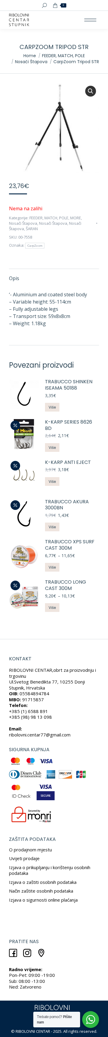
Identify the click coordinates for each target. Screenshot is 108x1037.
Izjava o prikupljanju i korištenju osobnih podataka (49, 870)
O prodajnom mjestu (30, 850)
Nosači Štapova (23, 223)
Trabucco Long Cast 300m (65, 585)
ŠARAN (32, 228)
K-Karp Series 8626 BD (68, 425)
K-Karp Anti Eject (68, 462)
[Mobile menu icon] (90, 20)
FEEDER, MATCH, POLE (48, 218)
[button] (90, 91)
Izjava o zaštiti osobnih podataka (42, 882)
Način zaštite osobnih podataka (41, 891)
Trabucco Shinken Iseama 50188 (68, 385)
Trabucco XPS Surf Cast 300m (69, 545)
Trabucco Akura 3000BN (67, 505)
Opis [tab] (14, 278)
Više (52, 407)
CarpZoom (34, 245)
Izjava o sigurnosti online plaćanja (43, 900)
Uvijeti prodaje (24, 858)
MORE (75, 218)
